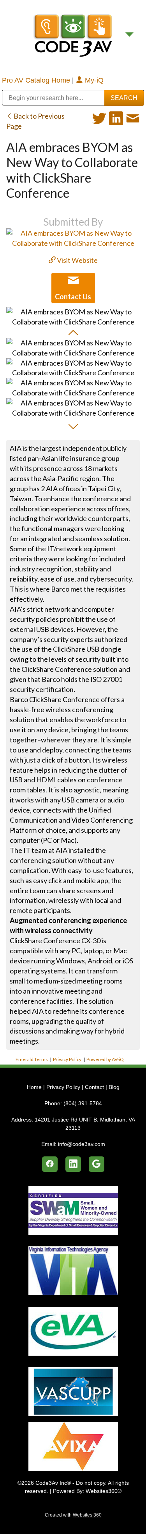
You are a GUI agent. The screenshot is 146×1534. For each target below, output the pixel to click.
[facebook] (50, 1164)
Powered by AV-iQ (105, 1059)
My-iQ (93, 80)
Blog (114, 1087)
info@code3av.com (81, 1144)
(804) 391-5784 (82, 1103)
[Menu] (129, 34)
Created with (73, 1515)
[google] (96, 1164)
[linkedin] (73, 1164)
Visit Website (77, 260)
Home (35, 1087)
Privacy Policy (67, 1059)
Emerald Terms (32, 1059)
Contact (94, 1087)
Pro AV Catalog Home (37, 80)
